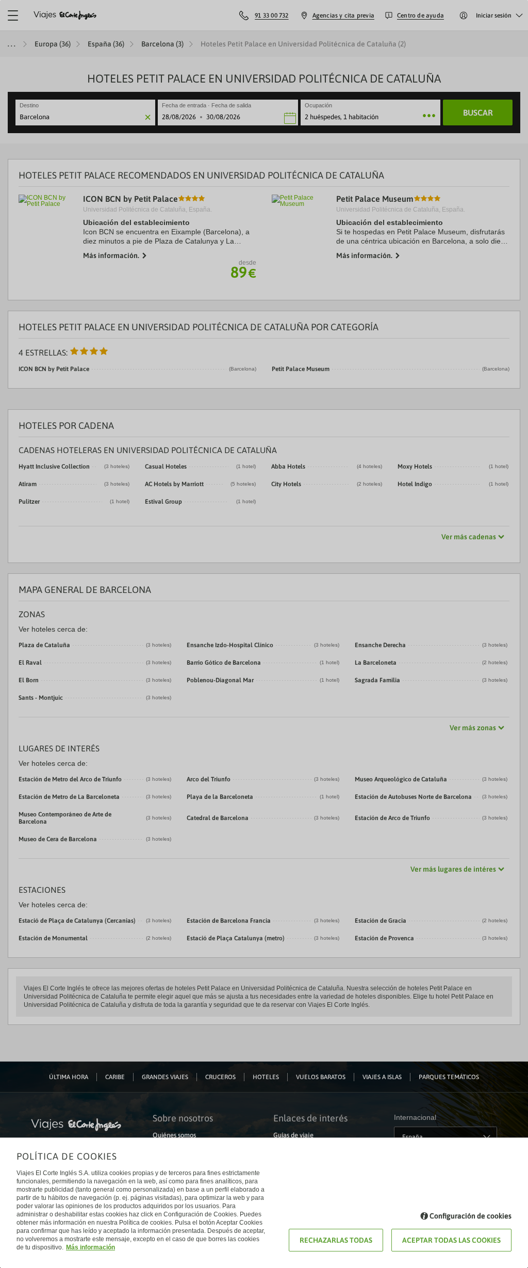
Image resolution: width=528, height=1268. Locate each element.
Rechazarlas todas (336, 1240)
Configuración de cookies (471, 1216)
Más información (90, 1247)
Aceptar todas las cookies (451, 1240)
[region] (264, 634)
